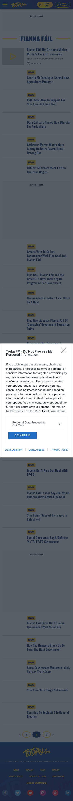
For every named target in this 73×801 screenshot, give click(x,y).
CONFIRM (22, 435)
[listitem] (36, 424)
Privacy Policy (59, 449)
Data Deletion (13, 449)
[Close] (65, 352)
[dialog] (36, 400)
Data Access (36, 449)
